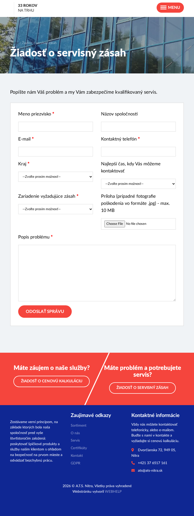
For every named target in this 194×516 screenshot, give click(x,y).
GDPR (75, 463)
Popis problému (35, 237)
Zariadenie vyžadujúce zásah (48, 196)
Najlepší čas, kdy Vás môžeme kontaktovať (131, 167)
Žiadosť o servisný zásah (142, 388)
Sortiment (78, 425)
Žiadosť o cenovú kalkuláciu (51, 381)
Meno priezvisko (36, 114)
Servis (75, 440)
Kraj (24, 164)
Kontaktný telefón (120, 139)
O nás (75, 433)
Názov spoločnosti (119, 114)
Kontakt (77, 456)
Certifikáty (79, 448)
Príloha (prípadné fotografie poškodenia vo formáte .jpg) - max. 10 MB (135, 203)
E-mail (26, 139)
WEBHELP (113, 491)
